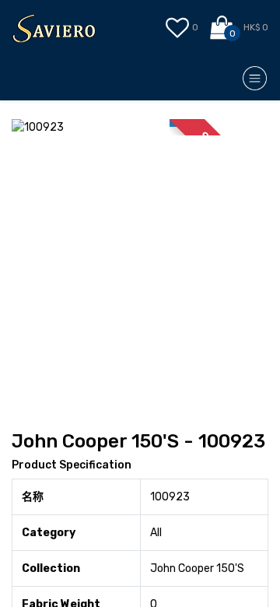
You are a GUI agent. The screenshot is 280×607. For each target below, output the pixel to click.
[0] (222, 28)
